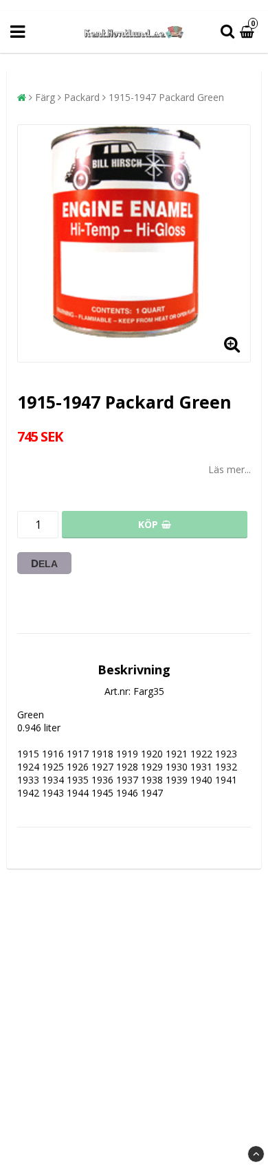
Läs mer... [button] (229, 469)
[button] (249, 32)
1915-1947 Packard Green (166, 97)
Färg (45, 97)
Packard (82, 97)
